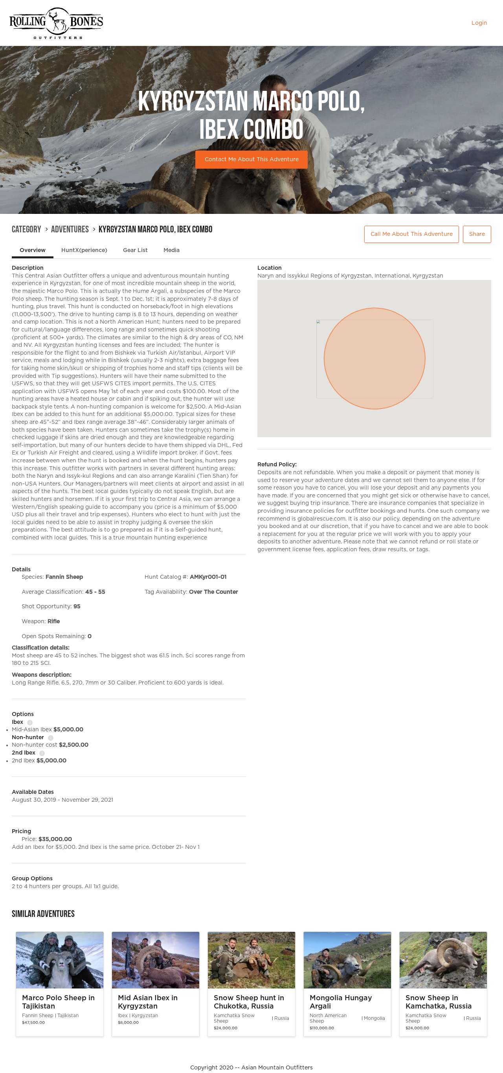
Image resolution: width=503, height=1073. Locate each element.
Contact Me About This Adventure (252, 159)
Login (479, 23)
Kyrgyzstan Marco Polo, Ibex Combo (156, 229)
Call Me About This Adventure (412, 234)
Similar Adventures (43, 914)
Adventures (70, 229)
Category (26, 229)
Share (477, 234)
